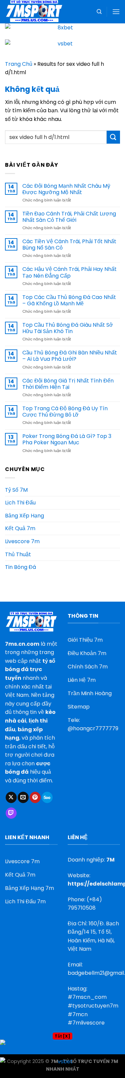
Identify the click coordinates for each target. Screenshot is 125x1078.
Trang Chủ (18, 64)
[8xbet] (62, 31)
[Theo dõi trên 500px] (47, 797)
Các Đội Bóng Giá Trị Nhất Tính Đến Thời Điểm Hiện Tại (68, 383)
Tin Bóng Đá (20, 567)
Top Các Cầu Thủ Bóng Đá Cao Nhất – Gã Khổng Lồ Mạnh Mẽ (69, 300)
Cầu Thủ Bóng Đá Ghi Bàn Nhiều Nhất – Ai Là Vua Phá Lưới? (69, 355)
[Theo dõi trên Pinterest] (35, 797)
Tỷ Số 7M (16, 490)
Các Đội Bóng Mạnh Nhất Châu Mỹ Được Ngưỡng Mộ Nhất (66, 189)
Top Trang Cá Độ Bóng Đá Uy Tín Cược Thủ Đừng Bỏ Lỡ (65, 411)
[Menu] (116, 11)
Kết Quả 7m (20, 528)
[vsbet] (62, 47)
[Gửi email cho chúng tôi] (23, 797)
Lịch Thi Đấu (20, 502)
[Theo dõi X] (11, 797)
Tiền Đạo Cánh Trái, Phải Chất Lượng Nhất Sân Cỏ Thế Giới (69, 216)
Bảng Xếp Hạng (24, 515)
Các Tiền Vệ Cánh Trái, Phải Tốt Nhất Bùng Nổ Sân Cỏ (69, 244)
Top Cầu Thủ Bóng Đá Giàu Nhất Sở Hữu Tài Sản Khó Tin (67, 328)
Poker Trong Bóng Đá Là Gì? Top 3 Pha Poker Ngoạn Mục (66, 439)
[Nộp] (113, 137)
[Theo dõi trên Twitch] (11, 813)
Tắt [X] (62, 1036)
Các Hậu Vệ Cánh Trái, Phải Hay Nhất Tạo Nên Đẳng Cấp (69, 272)
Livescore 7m (22, 541)
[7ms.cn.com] (38, 11)
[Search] (99, 11)
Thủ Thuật (18, 554)
